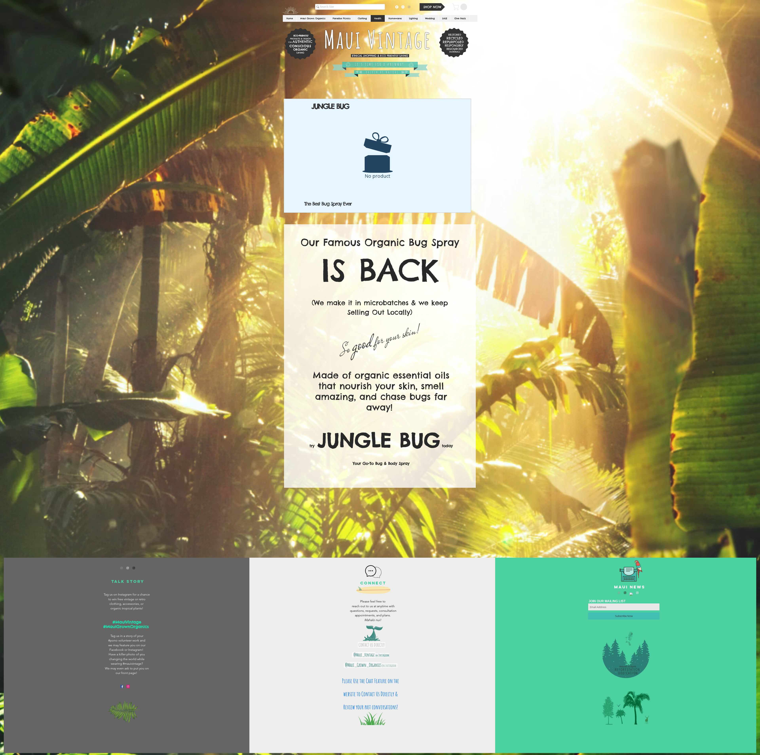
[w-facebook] (631, 594)
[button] (460, 7)
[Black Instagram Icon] (133, 568)
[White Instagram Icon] (127, 568)
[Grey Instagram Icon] (121, 568)
